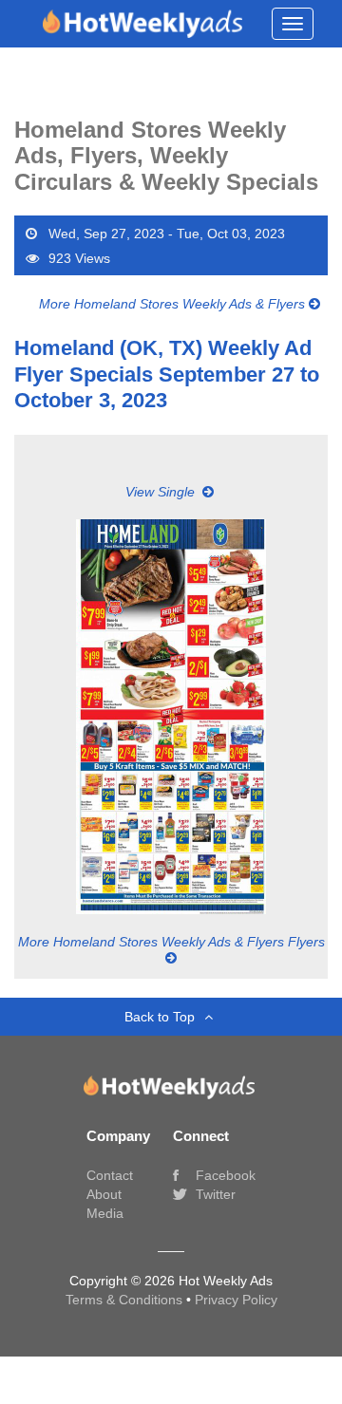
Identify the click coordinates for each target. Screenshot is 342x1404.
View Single (162, 491)
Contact (109, 1175)
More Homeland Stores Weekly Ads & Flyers (174, 303)
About (104, 1194)
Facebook (224, 1175)
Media (105, 1213)
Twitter (214, 1194)
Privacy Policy (236, 1299)
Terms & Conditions (126, 1299)
